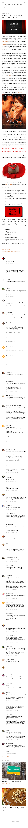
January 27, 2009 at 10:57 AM (12, 553)
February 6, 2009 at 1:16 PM (11, 753)
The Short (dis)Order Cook (12, 405)
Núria (7, 543)
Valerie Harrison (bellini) (11, 667)
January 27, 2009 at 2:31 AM (11, 509)
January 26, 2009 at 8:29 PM (12, 462)
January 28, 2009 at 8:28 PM (12, 679)
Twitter (10, 75)
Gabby (7, 625)
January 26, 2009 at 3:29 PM (12, 368)
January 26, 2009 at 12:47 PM (12, 284)
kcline (18, 824)
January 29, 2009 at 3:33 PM (12, 710)
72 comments (8, 813)
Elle (7, 288)
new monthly (23, 39)
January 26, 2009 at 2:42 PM (12, 343)
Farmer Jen (9, 395)
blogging (7, 251)
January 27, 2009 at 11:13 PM (11, 621)
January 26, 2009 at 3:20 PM (12, 352)
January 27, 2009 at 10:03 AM (12, 520)
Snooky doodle (9, 347)
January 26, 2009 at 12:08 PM (12, 263)
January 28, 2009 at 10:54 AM (12, 670)
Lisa (7, 494)
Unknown (8, 602)
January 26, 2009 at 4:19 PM (11, 421)
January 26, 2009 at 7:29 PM (12, 445)
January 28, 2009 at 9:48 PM (12, 700)
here (6, 184)
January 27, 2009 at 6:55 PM (11, 589)
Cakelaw (8, 505)
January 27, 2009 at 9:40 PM (12, 609)
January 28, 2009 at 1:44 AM (12, 642)
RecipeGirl (8, 659)
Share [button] (3, 249)
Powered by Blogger (15, 821)
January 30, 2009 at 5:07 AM (12, 726)
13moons (8, 743)
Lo (6, 279)
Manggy (8, 692)
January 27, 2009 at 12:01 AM (12, 490)
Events (18, 251)
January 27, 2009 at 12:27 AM (12, 501)
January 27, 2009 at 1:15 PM (11, 561)
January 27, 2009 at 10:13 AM (12, 540)
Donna (7, 674)
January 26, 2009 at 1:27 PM (11, 319)
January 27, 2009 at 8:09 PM (12, 598)
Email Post (7, 249)
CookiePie (8, 536)
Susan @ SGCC (9, 449)
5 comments (7, 783)
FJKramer (8, 300)
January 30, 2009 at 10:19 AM (12, 739)
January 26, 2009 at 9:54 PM (12, 472)
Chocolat (20, 92)
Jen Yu (7, 646)
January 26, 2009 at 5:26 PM (12, 438)
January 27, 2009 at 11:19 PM (11, 631)
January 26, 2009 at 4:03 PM (12, 391)
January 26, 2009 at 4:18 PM (12, 401)
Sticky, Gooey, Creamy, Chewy (12, 5)
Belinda (8, 575)
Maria (7, 258)
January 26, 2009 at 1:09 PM (12, 308)
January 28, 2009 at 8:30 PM (12, 688)
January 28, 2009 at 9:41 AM (12, 655)
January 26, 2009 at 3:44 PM (12, 377)
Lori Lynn (8, 593)
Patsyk (8, 312)
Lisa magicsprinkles (10, 557)
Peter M (8, 372)
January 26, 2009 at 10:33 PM (12, 481)
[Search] (25, 2)
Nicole (7, 730)
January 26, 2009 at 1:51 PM (11, 334)
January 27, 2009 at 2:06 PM (12, 571)
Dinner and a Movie (13, 251)
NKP (7, 425)
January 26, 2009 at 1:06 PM (12, 296)
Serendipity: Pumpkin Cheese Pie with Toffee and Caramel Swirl (13, 809)
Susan (7, 322)
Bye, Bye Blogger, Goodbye (11, 781)
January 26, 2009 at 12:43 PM (12, 275)
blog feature (5, 41)
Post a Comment (6, 756)
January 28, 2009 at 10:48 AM (12, 663)
